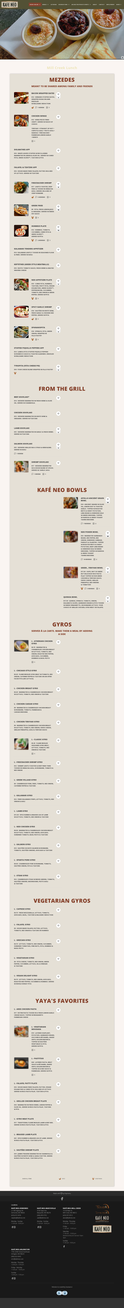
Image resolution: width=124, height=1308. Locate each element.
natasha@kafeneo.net (18, 1218)
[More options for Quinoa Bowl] (108, 598)
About (95, 4)
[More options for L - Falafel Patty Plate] (58, 1084)
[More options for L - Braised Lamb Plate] (58, 1135)
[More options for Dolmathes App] (58, 150)
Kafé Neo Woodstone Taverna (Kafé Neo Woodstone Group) (102, 1229)
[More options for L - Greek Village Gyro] (58, 781)
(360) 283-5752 (42, 1215)
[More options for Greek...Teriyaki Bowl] (108, 569)
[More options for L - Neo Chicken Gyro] (58, 827)
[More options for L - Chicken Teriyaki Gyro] (58, 723)
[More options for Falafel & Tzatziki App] (58, 168)
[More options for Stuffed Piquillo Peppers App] (58, 349)
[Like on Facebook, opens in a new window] (62, 1199)
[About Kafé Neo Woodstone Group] (102, 1219)
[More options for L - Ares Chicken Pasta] (58, 1010)
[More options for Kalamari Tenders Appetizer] (58, 250)
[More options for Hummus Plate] (58, 227)
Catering (54, 4)
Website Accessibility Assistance (62, 1287)
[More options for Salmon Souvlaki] (58, 445)
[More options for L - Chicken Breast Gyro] (58, 689)
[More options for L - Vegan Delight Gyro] (58, 976)
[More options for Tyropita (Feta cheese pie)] (58, 367)
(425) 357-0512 (68, 1215)
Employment (110, 4)
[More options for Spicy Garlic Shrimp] (58, 308)
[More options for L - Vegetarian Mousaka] (58, 1028)
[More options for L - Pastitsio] (58, 1059)
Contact (102, 4)
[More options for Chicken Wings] (58, 117)
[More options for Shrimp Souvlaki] (58, 463)
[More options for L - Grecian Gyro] (58, 941)
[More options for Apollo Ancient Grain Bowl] (108, 499)
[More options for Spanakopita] (58, 328)
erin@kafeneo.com (17, 1259)
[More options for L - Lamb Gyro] (58, 812)
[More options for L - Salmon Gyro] (58, 845)
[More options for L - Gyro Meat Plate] (58, 1120)
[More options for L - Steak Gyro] (58, 876)
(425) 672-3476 (16, 1215)
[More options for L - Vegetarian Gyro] (58, 959)
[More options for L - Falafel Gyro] (58, 925)
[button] (35, 4)
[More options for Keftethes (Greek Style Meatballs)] (58, 265)
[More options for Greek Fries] (58, 206)
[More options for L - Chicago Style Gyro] (58, 671)
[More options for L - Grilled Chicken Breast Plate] (58, 1102)
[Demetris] (102, 1212)
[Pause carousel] (122, 57)
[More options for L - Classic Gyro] (58, 740)
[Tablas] (102, 1206)
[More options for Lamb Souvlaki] (58, 429)
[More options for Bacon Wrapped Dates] (58, 94)
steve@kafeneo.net (69, 1218)
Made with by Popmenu (36, 1193)
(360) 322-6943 (16, 1256)
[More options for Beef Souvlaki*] (58, 398)
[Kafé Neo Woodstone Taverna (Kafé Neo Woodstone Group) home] (9, 4)
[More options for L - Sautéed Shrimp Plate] (58, 1151)
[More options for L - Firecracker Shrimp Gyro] (58, 763)
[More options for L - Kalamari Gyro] (58, 796)
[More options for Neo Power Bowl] (108, 533)
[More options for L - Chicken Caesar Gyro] (58, 705)
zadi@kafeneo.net (43, 1218)
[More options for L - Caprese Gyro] (58, 910)
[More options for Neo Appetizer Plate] (58, 281)
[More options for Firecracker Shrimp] (58, 184)
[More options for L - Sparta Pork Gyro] (58, 861)
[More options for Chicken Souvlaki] (58, 413)
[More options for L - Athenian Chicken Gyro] (58, 642)
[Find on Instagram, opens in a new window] (14, 1227)
